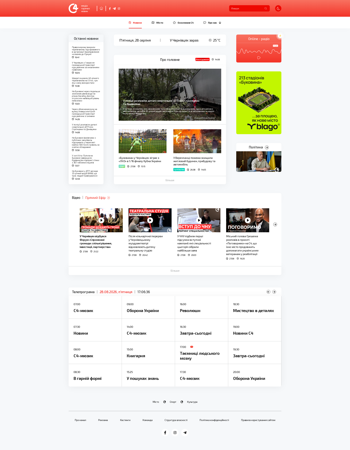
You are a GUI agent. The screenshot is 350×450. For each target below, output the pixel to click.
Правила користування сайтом (258, 419)
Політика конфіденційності (214, 419)
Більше (169, 180)
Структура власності (176, 419)
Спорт (173, 401)
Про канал (80, 419)
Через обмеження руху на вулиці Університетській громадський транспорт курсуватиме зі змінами (84, 112)
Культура (192, 401)
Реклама (103, 419)
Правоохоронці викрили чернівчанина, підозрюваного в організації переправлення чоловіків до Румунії (86, 50)
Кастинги (125, 419)
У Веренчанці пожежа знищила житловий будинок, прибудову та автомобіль (194, 161)
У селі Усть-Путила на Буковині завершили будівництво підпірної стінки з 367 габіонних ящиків (85, 159)
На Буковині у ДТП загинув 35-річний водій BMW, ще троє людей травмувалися (85, 173)
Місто (156, 401)
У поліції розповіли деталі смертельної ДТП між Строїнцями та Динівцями (84, 126)
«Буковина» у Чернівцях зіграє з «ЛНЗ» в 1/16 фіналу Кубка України (140, 159)
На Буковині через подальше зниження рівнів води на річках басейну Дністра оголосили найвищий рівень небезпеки (86, 96)
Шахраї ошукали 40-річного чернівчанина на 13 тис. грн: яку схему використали (85, 80)
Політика (256, 147)
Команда (147, 419)
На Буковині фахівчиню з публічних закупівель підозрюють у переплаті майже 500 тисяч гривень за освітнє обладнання (85, 142)
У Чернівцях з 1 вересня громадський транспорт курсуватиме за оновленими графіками (85, 66)
